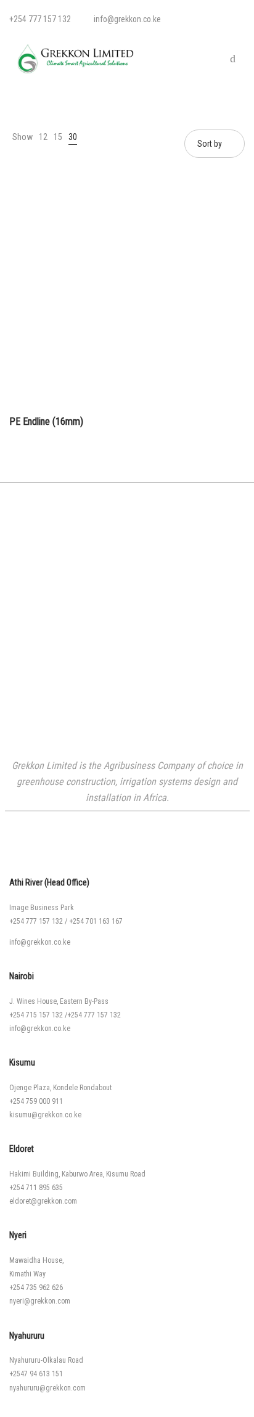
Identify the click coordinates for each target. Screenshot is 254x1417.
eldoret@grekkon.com (43, 1201)
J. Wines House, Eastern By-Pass (59, 1001)
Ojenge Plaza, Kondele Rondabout (60, 1087)
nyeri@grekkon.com (39, 1301)
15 (58, 137)
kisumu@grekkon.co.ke (45, 1115)
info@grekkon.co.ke (39, 942)
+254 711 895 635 (36, 1187)
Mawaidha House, (36, 1260)
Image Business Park (41, 907)
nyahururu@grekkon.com (47, 1388)
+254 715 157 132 (36, 1015)
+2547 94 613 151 (36, 1374)
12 (43, 137)
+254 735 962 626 (36, 1287)
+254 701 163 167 (96, 921)
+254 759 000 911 (36, 1101)
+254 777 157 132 (36, 921)
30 (72, 137)
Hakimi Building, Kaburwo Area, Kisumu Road (77, 1174)
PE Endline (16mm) (46, 421)
